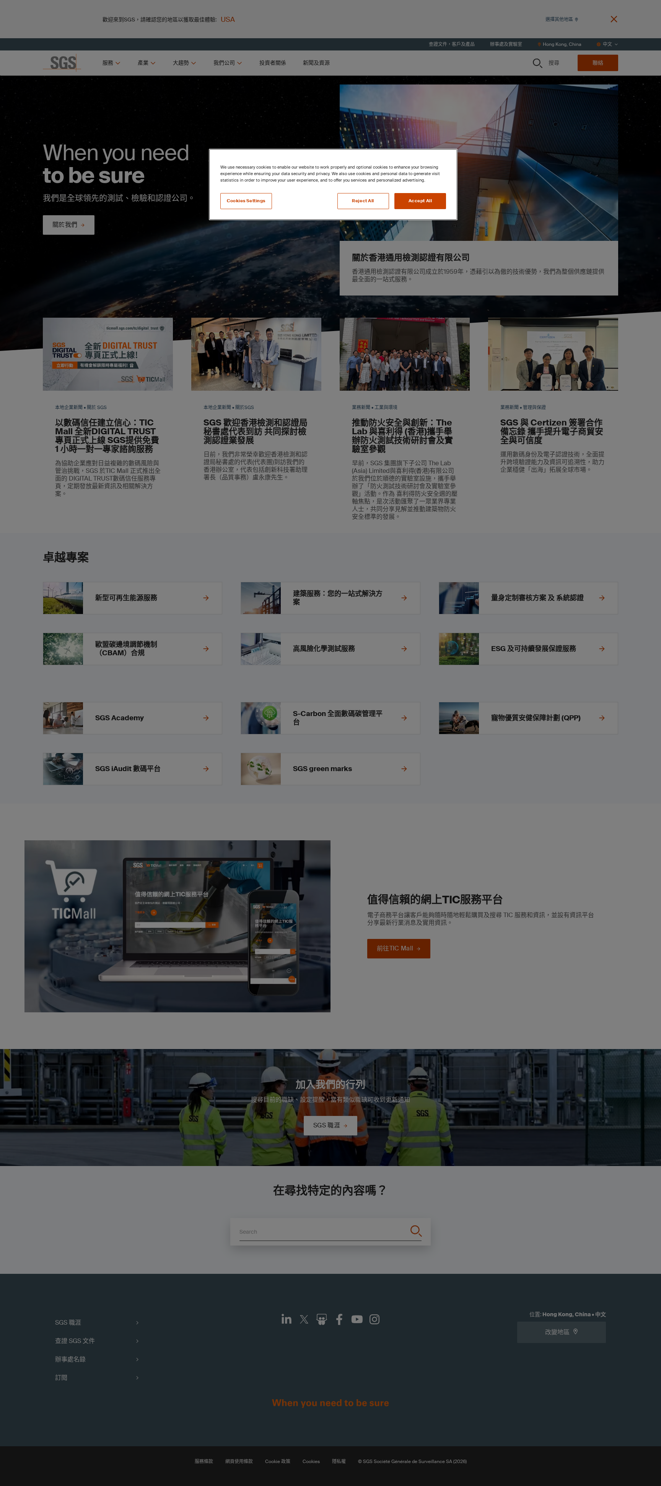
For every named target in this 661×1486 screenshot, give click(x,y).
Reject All (363, 201)
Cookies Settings (246, 201)
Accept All (420, 201)
